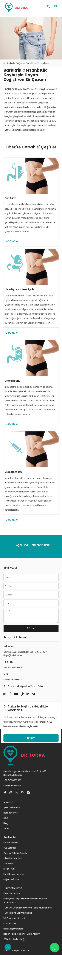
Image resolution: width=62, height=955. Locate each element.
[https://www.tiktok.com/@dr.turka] (23, 693)
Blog (5, 823)
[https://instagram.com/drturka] (5, 693)
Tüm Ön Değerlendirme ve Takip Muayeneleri (27, 907)
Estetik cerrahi (11, 842)
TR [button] (55, 6)
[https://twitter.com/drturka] (35, 693)
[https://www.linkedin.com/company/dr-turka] (28, 693)
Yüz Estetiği (9, 847)
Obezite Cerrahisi (12, 858)
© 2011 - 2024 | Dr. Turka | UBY (17, 950)
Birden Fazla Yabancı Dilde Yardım (21, 933)
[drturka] (29, 793)
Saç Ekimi (8, 863)
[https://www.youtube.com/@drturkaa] (17, 693)
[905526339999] (23, 793)
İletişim (31, 738)
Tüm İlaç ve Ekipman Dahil (17, 912)
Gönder (30, 628)
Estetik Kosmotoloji (13, 874)
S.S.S (5, 818)
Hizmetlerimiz (10, 812)
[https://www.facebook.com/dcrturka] (11, 693)
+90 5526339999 (12, 667)
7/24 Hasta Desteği (14, 939)
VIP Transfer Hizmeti (14, 918)
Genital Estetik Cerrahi (15, 853)
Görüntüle (11, 241)
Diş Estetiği (9, 868)
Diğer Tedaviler (11, 879)
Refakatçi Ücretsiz (13, 928)
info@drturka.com (13, 679)
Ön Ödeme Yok (11, 893)
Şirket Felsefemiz (12, 807)
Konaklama (9, 923)
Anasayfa (8, 802)
